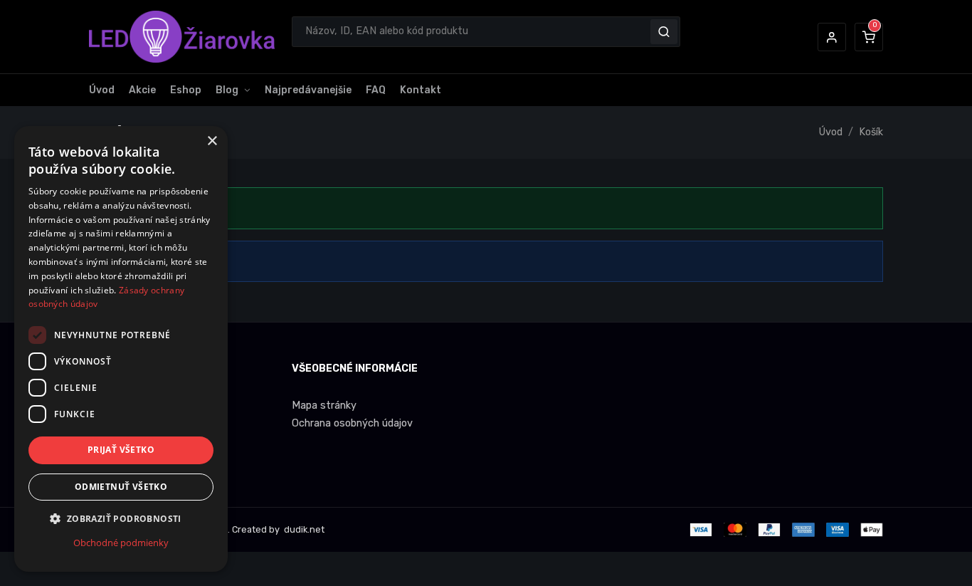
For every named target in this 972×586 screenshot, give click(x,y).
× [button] (211, 141)
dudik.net (303, 529)
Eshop (185, 90)
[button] (832, 37)
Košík (871, 132)
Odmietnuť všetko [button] (121, 487)
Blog (227, 90)
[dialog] (121, 349)
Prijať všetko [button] (121, 450)
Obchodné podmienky (121, 542)
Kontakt (420, 90)
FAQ (376, 90)
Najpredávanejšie (308, 90)
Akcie (142, 90)
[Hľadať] (663, 31)
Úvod (102, 90)
